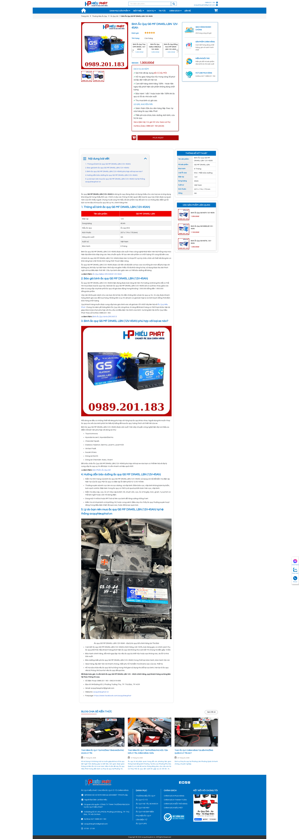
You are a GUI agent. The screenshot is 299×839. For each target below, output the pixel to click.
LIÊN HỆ (187, 11)
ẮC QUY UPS (141, 824)
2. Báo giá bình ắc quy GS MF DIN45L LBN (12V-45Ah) (107, 168)
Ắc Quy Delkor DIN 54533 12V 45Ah (107, 274)
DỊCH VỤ (150, 11)
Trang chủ (85, 16)
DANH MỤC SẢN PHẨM (119, 11)
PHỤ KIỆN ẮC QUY (143, 816)
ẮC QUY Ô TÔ (142, 800)
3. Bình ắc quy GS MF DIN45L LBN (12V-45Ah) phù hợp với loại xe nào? (114, 171)
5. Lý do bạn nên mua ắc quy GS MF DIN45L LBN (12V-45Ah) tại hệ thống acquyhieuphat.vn (115, 180)
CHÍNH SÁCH (174, 11)
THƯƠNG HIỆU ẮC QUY (145, 796)
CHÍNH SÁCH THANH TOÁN (175, 800)
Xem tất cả (211, 712)
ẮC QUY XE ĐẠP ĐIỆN (145, 812)
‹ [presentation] (133, 50)
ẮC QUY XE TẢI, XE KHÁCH (147, 804)
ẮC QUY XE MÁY (142, 808)
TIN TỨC (162, 11)
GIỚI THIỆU (137, 11)
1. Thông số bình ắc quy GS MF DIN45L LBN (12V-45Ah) (108, 164)
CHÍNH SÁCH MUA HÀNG (174, 796)
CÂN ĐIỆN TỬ (141, 820)
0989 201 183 (210, 2)
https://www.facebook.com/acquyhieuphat (112, 696)
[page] (180, 782)
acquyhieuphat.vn (101, 692)
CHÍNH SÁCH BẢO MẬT (173, 808)
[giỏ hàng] (216, 10)
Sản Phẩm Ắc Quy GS (101, 470)
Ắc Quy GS (114, 16)
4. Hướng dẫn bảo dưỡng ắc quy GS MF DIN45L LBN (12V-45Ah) (111, 175)
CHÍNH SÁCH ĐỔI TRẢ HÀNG (175, 804)
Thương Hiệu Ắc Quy (99, 16)
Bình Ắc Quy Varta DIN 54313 (104, 317)
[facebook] (205, 808)
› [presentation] (176, 50)
